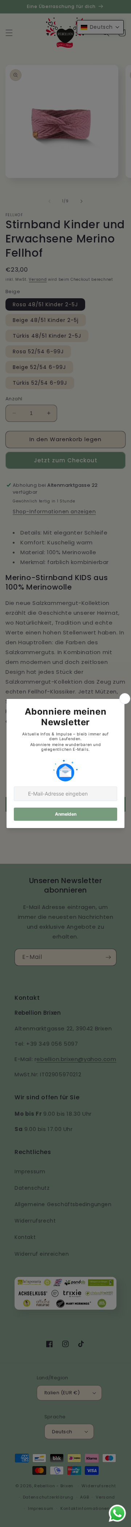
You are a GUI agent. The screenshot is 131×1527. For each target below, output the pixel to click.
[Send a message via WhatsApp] (117, 1513)
